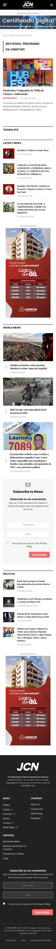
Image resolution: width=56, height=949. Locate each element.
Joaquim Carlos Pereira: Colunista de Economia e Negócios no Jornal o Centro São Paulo (34, 188)
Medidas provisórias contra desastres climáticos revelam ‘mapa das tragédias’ (29, 366)
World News (9, 827)
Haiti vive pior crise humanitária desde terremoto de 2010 (28, 411)
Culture (6, 809)
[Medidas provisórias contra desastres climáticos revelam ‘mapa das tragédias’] (28, 347)
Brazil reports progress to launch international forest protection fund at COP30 (33, 584)
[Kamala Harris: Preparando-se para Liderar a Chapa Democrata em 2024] (8, 617)
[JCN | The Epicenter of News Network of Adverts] (28, 5)
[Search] (51, 4)
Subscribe (39, 554)
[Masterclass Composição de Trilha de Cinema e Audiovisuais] (28, 72)
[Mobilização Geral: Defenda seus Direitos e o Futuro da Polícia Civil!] (8, 602)
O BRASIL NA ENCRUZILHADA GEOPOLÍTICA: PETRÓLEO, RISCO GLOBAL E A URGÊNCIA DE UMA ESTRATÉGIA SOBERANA (34, 170)
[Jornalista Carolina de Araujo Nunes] (8, 153)
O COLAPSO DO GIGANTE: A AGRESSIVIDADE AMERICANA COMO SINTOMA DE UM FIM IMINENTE (31, 208)
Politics (6, 805)
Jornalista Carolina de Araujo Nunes (33, 150)
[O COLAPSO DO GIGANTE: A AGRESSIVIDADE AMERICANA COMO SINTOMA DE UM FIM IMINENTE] (8, 207)
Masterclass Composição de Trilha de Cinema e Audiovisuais (23, 92)
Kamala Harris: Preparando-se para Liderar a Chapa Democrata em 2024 (33, 615)
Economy (7, 814)
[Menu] (5, 4)
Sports (6, 818)
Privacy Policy (43, 904)
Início (5, 35)
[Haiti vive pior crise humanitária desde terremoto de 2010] (28, 392)
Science (7, 823)
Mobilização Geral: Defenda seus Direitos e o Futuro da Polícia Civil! (34, 600)
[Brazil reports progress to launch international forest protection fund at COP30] (8, 584)
